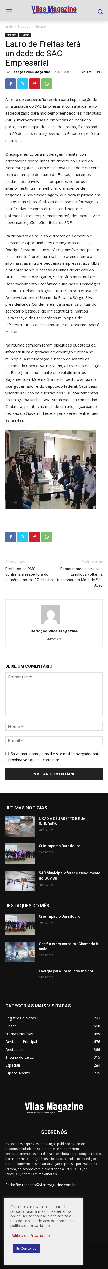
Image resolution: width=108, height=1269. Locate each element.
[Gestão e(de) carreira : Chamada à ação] (20, 952)
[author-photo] (54, 623)
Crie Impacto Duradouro (59, 846)
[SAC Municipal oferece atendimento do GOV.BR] (20, 881)
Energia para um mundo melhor (66, 971)
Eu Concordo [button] (26, 1248)
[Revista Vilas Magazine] (54, 10)
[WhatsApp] (46, 83)
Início (9, 26)
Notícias (24, 26)
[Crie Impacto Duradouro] (20, 853)
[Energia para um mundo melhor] (20, 979)
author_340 (54, 639)
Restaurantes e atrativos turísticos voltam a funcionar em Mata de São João (80, 577)
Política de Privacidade (30, 1235)
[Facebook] (10, 83)
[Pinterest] (34, 83)
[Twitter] (22, 83)
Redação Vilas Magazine (31, 72)
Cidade (40, 26)
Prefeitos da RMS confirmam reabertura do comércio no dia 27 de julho (29, 574)
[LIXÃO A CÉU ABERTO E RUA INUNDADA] (20, 826)
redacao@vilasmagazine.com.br (49, 1184)
